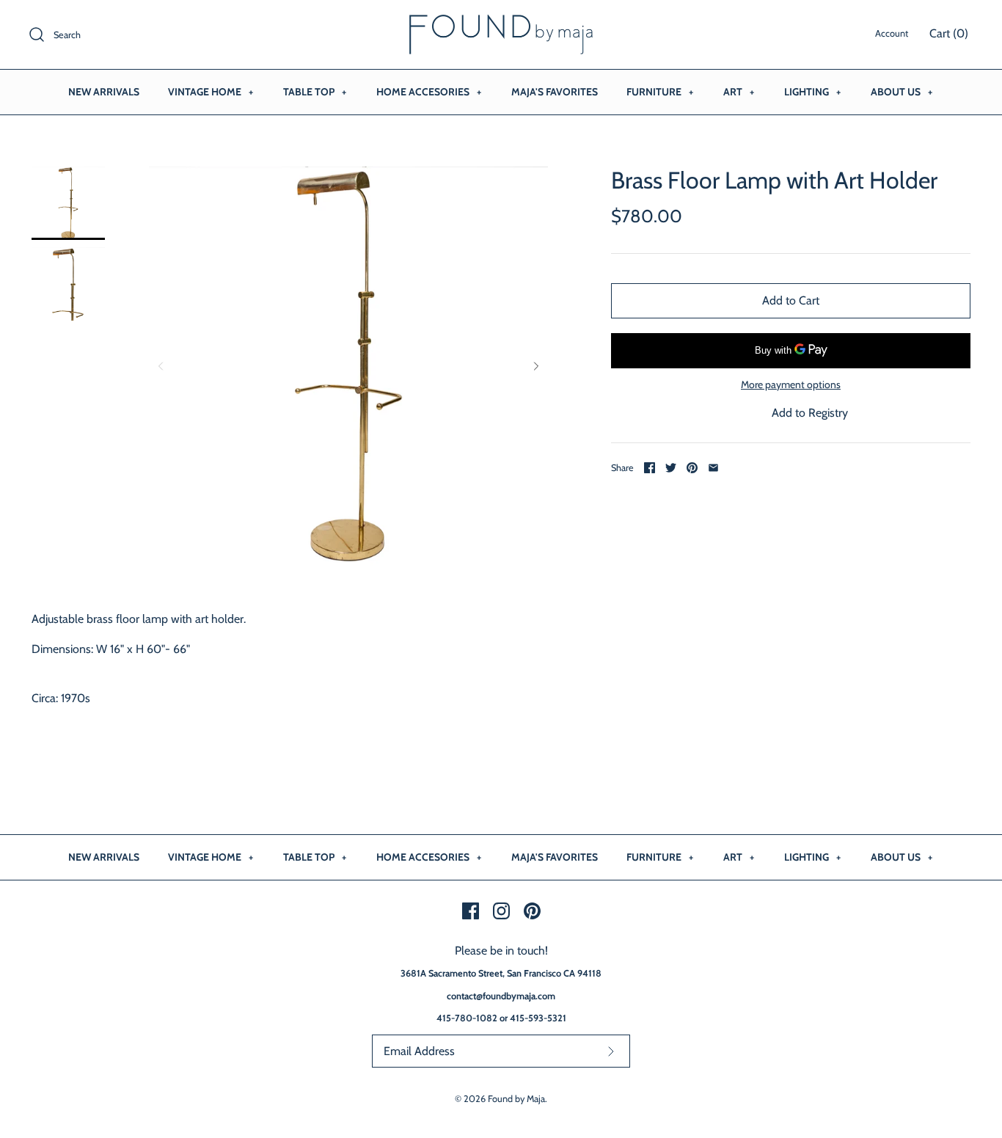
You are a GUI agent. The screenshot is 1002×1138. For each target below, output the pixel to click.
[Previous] (160, 366)
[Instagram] (501, 910)
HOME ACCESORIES (428, 91)
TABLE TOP (314, 91)
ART (738, 91)
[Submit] (611, 1051)
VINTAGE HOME (210, 91)
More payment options (791, 385)
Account (891, 33)
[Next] (536, 366)
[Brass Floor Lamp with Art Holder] (68, 203)
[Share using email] (713, 467)
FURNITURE (659, 91)
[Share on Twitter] (670, 467)
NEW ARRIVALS (103, 91)
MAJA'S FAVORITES (554, 91)
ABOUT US (901, 91)
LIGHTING (812, 91)
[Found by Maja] (501, 24)
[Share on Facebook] (649, 467)
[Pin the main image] (692, 467)
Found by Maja (516, 1098)
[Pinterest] (532, 910)
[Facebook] (470, 910)
